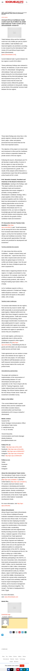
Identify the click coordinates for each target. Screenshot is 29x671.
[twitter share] (14, 632)
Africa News (4, 17)
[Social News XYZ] (14, 2)
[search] (27, 2)
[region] (14, 7)
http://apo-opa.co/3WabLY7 (10, 479)
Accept (21, 665)
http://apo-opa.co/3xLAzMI (14, 447)
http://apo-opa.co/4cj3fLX (18, 481)
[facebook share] (11, 632)
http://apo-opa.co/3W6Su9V (13, 455)
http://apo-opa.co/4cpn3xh (16, 453)
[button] (14, 32)
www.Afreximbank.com (8, 54)
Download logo (5, 614)
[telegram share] (2, 635)
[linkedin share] (22, 632)
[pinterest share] (20, 632)
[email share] (17, 632)
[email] (14, 669)
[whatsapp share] (25, 632)
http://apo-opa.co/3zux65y (15, 449)
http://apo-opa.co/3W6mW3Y (15, 451)
